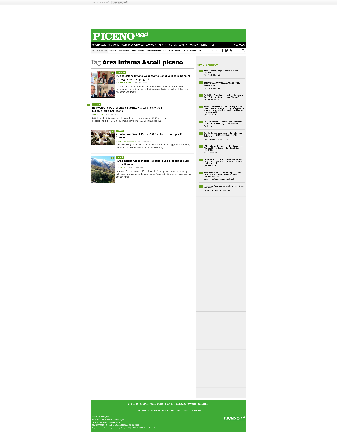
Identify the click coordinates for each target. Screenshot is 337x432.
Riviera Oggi (100, 2)
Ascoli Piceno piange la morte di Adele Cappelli (221, 72)
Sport (212, 45)
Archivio (198, 410)
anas (134, 51)
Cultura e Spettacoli (132, 45)
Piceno (203, 45)
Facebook (222, 51)
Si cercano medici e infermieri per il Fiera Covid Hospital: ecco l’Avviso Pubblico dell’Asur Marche (222, 175)
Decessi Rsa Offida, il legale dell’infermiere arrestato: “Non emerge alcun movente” (223, 123)
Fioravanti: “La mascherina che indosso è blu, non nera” (224, 187)
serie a (185, 51)
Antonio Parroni (125, 83)
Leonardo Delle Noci (127, 141)
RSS (231, 51)
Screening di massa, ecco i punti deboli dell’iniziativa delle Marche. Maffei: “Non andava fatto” (222, 84)
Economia (151, 45)
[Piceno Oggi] (120, 40)
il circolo (112, 51)
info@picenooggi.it (113, 422)
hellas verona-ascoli (171, 51)
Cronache (113, 45)
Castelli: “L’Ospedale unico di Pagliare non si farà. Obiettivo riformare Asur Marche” (223, 96)
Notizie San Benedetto (164, 410)
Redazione (98, 115)
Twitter (226, 51)
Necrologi (239, 45)
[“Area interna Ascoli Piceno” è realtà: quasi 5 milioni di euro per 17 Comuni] (103, 182)
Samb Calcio (147, 410)
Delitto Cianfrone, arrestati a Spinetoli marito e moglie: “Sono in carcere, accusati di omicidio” (224, 135)
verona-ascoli (195, 51)
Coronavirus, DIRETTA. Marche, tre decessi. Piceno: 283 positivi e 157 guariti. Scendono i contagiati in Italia (224, 161)
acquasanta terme (153, 51)
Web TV (162, 45)
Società (183, 45)
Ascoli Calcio (99, 45)
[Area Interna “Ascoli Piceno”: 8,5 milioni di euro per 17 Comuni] (103, 144)
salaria (141, 51)
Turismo (193, 45)
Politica (172, 45)
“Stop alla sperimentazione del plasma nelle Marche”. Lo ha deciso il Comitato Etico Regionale (223, 148)
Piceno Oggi (119, 2)
